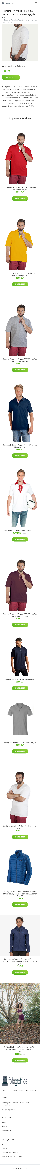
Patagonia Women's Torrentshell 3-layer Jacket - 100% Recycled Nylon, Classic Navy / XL (20, 961)
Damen (4, 1122)
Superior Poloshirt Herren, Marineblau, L (20, 679)
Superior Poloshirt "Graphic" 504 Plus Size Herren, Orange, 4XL (20, 274)
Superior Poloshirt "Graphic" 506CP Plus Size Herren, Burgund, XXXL (20, 615)
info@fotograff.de (8, 1110)
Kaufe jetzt (11, 77)
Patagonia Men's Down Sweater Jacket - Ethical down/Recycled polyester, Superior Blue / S (20, 893)
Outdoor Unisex (7, 1130)
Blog (3, 1144)
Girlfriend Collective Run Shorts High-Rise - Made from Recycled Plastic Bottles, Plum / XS (20, 1049)
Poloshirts (21, 66)
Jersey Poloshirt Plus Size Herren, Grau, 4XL (20, 743)
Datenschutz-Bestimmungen (12, 1156)
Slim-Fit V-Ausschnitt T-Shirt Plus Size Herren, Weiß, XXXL (20, 827)
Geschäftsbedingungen (10, 1152)
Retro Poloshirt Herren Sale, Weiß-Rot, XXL (20, 530)
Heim (3, 18)
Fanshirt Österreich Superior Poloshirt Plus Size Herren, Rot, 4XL (20, 188)
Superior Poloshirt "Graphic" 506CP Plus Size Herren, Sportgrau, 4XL (20, 360)
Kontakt (4, 1148)
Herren (14, 66)
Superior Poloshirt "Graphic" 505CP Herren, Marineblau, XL (20, 446)
